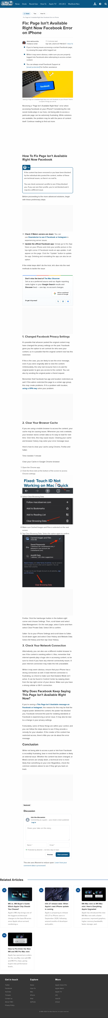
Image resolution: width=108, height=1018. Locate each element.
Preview (50, 854)
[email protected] (33, 67)
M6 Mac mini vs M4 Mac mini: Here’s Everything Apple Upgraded (92, 906)
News (17, 4)
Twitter (7, 985)
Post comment (62, 854)
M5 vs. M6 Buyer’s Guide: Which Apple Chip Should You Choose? (19, 906)
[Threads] (63, 301)
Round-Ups (33, 4)
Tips (35, 14)
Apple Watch (59, 988)
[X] (58, 301)
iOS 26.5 (62, 4)
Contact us (8, 998)
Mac (31, 992)
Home (27, 14)
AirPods (33, 1002)
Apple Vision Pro (61, 985)
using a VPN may (29, 388)
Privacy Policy (9, 1005)
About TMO (9, 1002)
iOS (56, 995)
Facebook (8, 988)
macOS (57, 998)
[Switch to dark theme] (100, 4)
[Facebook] (68, 301)
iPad (31, 998)
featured (27, 805)
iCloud (57, 1002)
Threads (8, 995)
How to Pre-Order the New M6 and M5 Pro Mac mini (19, 950)
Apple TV (52, 4)
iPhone (32, 995)
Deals (24, 4)
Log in (33, 822)
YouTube (8, 992)
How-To (43, 4)
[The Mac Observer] (7, 4)
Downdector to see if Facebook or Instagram (47, 237)
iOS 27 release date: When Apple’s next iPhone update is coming (57, 906)
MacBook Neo (74, 4)
